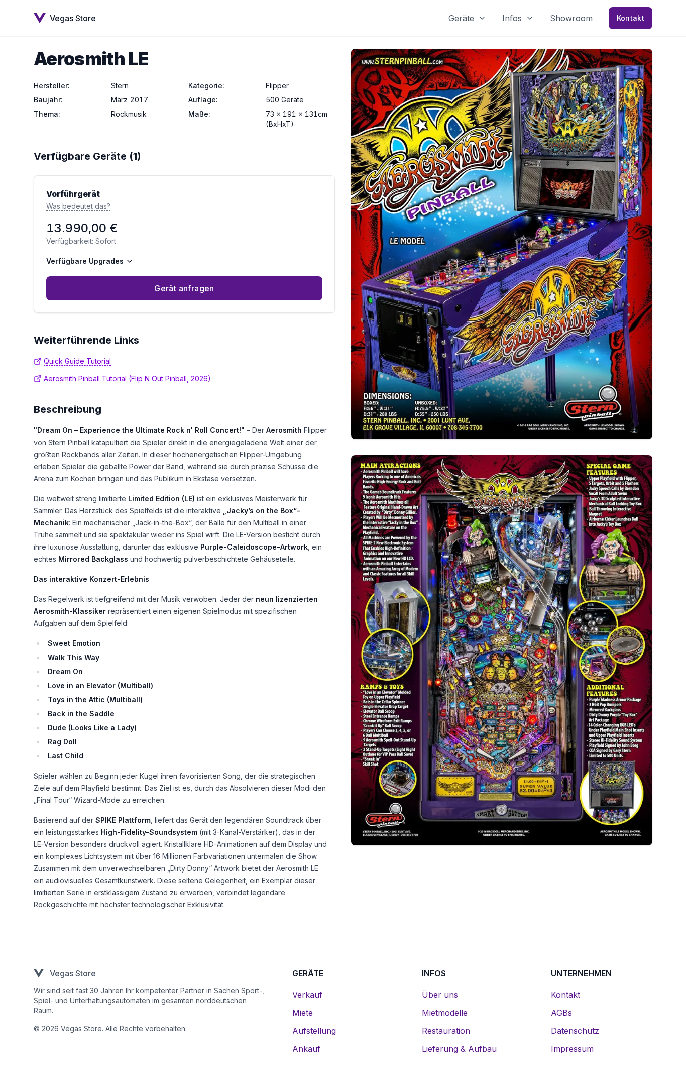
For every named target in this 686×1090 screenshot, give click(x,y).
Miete (302, 1013)
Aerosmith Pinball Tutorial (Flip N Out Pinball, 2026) (127, 378)
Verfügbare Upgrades (85, 261)
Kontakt (630, 18)
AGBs (561, 1013)
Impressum (572, 1049)
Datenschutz (575, 1031)
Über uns (440, 995)
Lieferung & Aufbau (459, 1049)
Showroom (571, 18)
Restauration (446, 1031)
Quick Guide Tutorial (77, 361)
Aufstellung (314, 1031)
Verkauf (307, 995)
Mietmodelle (445, 1013)
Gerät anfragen (184, 288)
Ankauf (306, 1049)
